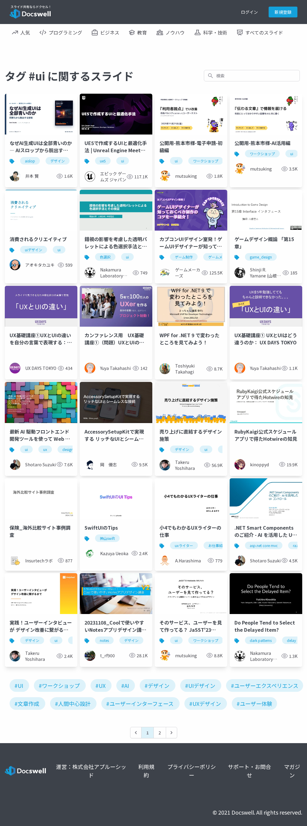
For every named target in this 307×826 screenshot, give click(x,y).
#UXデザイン (205, 703)
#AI (125, 685)
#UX (100, 685)
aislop (30, 160)
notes (104, 640)
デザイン (57, 160)
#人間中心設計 (73, 703)
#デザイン (157, 685)
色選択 (105, 256)
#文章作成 (26, 703)
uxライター (184, 545)
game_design (261, 256)
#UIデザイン (200, 685)
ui (122, 160)
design (67, 449)
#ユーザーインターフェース (140, 703)
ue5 (103, 160)
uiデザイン (33, 249)
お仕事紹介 (217, 545)
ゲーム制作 (184, 256)
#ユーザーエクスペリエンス (264, 685)
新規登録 (283, 12)
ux (45, 449)
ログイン (249, 12)
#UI (18, 685)
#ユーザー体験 (254, 703)
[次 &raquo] (171, 732)
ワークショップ (205, 160)
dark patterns (261, 640)
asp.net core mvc (264, 545)
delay (291, 640)
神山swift (107, 538)
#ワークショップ (59, 685)
